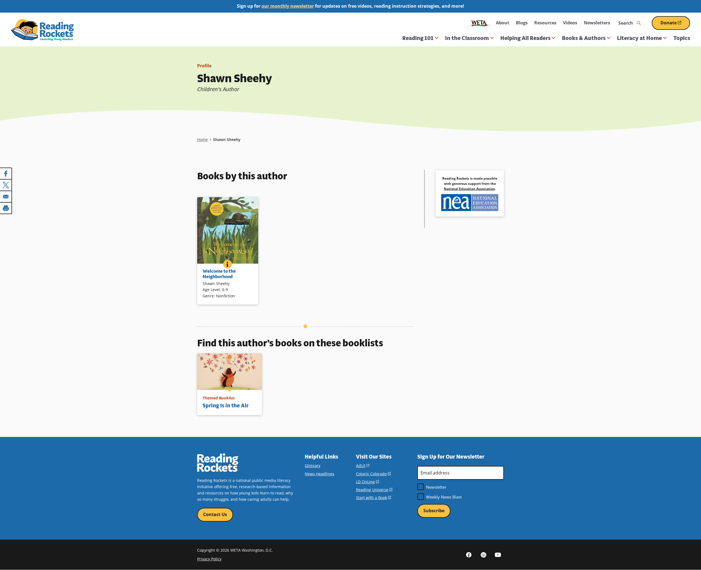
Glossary (312, 465)
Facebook (469, 555)
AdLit (362, 465)
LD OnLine (367, 481)
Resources (545, 23)
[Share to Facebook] (6, 174)
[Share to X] (6, 185)
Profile (204, 66)
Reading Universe (374, 489)
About (502, 23)
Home (202, 139)
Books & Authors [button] (583, 38)
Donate (675, 25)
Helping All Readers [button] (525, 38)
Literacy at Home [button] (639, 38)
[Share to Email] (6, 197)
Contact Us (215, 514)
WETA (479, 23)
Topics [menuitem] (681, 38)
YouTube (498, 555)
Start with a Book (373, 497)
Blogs (522, 23)
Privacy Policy (209, 559)
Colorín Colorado (373, 473)
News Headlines (319, 473)
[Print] (6, 208)
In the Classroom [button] (467, 38)
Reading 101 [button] (417, 38)
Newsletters (597, 23)
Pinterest (483, 555)
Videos (570, 23)
